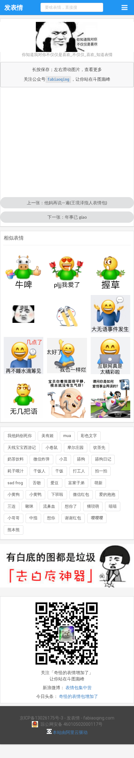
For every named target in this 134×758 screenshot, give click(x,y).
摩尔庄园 (75, 447)
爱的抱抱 (107, 494)
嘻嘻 (113, 506)
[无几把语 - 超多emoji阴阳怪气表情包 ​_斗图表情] (24, 398)
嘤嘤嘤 (97, 518)
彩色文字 (89, 435)
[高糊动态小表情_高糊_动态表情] (67, 314)
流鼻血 (49, 506)
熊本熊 (13, 529)
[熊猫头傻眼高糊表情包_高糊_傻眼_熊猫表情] (24, 314)
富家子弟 (76, 483)
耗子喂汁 (15, 471)
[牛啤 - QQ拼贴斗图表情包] (24, 272)
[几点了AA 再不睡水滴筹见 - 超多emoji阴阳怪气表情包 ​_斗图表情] (24, 355)
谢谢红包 (73, 518)
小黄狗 (13, 494)
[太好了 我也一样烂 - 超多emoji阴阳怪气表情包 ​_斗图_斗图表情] (67, 355)
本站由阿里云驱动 (70, 732)
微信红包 (81, 494)
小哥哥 (13, 518)
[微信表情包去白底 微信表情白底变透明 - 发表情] (67, 590)
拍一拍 (101, 471)
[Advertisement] (67, 143)
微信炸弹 (41, 459)
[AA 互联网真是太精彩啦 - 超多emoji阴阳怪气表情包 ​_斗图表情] (111, 355)
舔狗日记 (103, 459)
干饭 (59, 471)
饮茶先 (99, 447)
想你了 (71, 506)
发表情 (13, 7)
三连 (11, 506)
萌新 (98, 483)
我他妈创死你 (19, 435)
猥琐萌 (93, 506)
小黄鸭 (35, 494)
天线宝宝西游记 (21, 447)
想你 (51, 518)
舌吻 (37, 483)
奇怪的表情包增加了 (78, 696)
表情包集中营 (78, 687)
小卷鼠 (51, 447)
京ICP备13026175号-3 (41, 717)
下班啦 (57, 494)
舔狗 (81, 459)
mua (67, 435)
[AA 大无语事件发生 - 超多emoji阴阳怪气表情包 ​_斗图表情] (111, 314)
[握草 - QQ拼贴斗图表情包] (111, 272)
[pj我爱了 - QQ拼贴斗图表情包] (67, 272)
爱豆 (54, 483)
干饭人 (39, 471)
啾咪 (29, 506)
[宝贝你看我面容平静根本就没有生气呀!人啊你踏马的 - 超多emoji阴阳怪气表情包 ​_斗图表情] (67, 398)
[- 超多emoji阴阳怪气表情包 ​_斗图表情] (111, 398)
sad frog (15, 483)
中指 (33, 518)
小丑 (63, 459)
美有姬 (47, 435)
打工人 (79, 471)
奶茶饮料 (15, 459)
